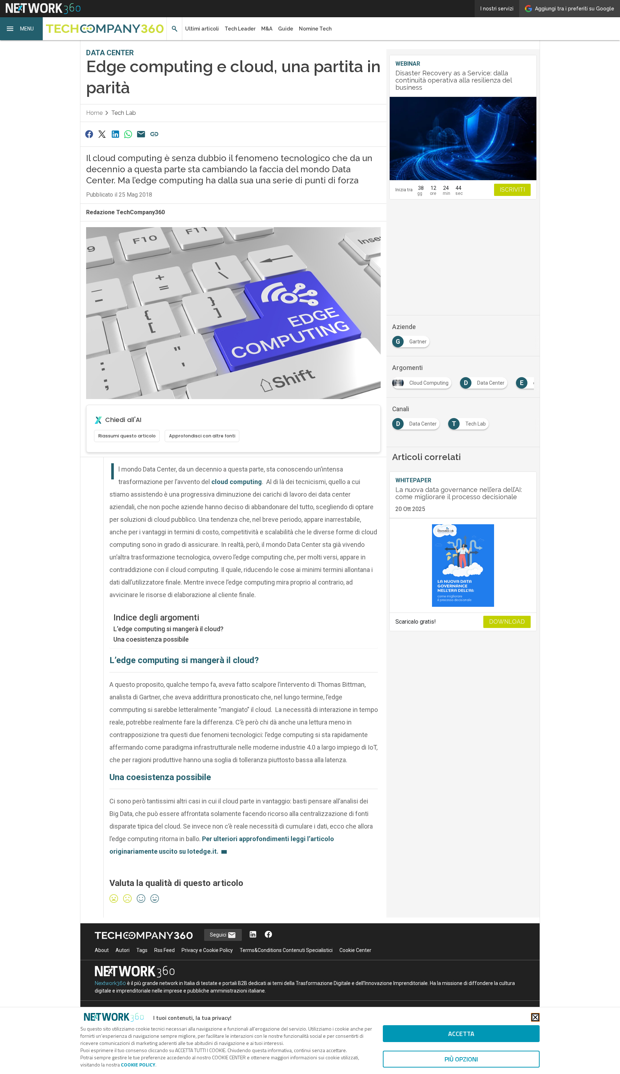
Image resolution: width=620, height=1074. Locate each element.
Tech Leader (240, 29)
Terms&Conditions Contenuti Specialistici (286, 950)
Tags (141, 950)
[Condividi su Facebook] (89, 134)
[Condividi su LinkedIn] (115, 134)
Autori (123, 950)
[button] (21, 28)
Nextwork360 (110, 983)
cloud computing (236, 482)
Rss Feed (164, 950)
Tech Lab (123, 112)
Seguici (218, 935)
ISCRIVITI (512, 189)
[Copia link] (154, 134)
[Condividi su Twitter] (102, 134)
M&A (266, 29)
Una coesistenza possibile (151, 639)
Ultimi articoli (202, 29)
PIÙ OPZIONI (461, 1059)
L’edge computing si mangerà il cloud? (168, 629)
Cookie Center (355, 950)
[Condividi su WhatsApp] (128, 134)
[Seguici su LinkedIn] (253, 935)
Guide (285, 29)
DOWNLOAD (507, 621)
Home (94, 112)
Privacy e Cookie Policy (207, 950)
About (102, 950)
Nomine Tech (315, 29)
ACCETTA (461, 1033)
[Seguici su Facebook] (268, 935)
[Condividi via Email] (141, 134)
